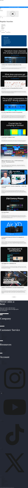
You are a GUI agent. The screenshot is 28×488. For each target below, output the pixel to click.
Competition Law (3, 482)
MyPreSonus (2, 348)
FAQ (2, 324)
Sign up (9, 313)
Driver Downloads (3, 351)
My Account (2, 360)
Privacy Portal (3, 478)
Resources (1, 340)
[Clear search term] (12, 14)
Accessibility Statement (4, 480)
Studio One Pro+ (3, 24)
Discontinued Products (4, 350)
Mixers (2, 26)
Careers (2, 323)
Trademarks (2, 483)
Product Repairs (3, 349)
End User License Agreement (4, 484)
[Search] (0, 9)
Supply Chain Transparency (4, 481)
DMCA (2, 485)
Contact (2, 322)
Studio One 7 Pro (3, 25)
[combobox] (3, 16)
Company (1, 314)
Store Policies (3, 333)
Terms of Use (3, 479)
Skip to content (1, 0)
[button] (9, 32)
